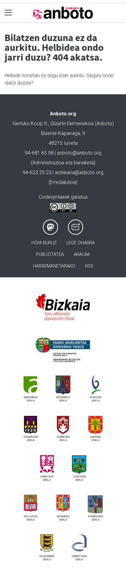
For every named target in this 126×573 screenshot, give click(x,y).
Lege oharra (80, 242)
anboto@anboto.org (79, 153)
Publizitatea (50, 254)
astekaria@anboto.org (79, 172)
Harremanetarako (54, 266)
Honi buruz (44, 242)
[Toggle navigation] (8, 12)
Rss (89, 266)
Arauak (82, 254)
